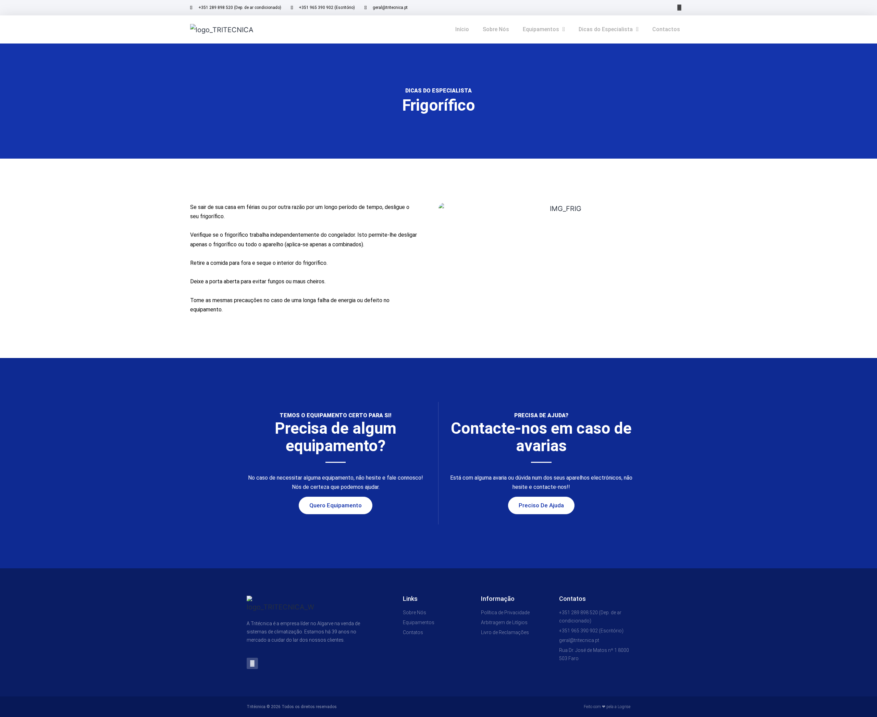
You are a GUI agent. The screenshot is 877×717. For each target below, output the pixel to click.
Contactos (666, 29)
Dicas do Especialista (606, 29)
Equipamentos (541, 29)
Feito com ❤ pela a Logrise (607, 706)
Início (462, 29)
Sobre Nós (496, 29)
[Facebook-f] (679, 7)
